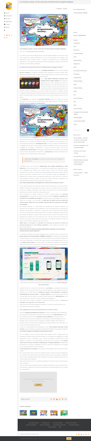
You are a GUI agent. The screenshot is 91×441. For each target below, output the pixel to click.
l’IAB (42, 236)
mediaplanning (77, 77)
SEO (75, 101)
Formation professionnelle (80, 70)
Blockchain (76, 50)
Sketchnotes (76, 175)
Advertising (29, 51)
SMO (75, 105)
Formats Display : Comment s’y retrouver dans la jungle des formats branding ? (23, 411)
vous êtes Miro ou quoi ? (53, 415)
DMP (75, 67)
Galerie (23, 413)
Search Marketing (78, 98)
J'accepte (38, 384)
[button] (21, 413)
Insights (86, 172)
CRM (75, 57)
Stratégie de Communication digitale (81, 113)
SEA (75, 94)
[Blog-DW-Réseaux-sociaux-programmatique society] (44, 30)
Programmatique (34, 51)
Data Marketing (77, 60)
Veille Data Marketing (57, 422)
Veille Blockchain (45, 422)
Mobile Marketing (78, 81)
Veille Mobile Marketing (74, 424)
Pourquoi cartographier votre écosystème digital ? (33, 413)
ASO (75, 46)
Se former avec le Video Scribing (43, 414)
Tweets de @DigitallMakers (79, 35)
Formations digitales (78, 172)
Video (75, 124)
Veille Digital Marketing (34, 422)
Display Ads (77, 63)
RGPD (75, 91)
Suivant (65, 8)
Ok (68, 438)
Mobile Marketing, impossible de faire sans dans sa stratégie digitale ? (64, 411)
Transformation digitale (79, 121)
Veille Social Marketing (45, 424)
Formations (76, 74)
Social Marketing (41, 51)
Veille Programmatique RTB (59, 424)
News (75, 84)
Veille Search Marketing (31, 424)
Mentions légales (52, 427)
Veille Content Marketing (71, 422)
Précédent (59, 8)
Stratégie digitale (78, 117)
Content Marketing (78, 53)
